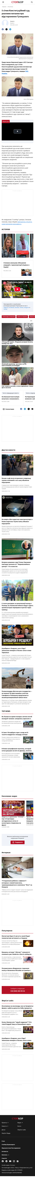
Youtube (17, 307)
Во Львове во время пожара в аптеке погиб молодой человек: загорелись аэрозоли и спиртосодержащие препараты (17, 719)
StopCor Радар (6, 1133)
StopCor (12, 21)
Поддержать (19, 842)
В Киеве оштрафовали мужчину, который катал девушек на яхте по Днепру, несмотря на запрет (17, 751)
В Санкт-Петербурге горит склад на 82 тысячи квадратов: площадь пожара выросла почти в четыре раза (15, 734)
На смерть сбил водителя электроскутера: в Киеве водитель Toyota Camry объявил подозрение (17, 521)
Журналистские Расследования (11, 1148)
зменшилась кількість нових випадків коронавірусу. (17, 223)
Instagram (26, 307)
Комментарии (9, 409)
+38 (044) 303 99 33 (17, 991)
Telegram (5, 307)
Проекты (4, 1123)
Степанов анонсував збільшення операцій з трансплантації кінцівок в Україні (16, 265)
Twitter (21, 307)
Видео (19, 1123)
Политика (10, 7)
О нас (3, 1141)
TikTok (5, 309)
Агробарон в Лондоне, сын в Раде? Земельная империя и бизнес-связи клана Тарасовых (16, 650)
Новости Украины (22, 316)
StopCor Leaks (7, 1000)
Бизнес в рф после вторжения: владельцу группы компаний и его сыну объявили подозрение (16, 480)
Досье (3, 1130)
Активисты (5, 1151)
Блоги (19, 1126)
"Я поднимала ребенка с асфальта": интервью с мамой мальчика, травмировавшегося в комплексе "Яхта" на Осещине (17, 884)
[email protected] (17, 1173)
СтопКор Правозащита (8, 1144)
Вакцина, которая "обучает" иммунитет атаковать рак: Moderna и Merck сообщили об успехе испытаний (16, 954)
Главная (4, 7)
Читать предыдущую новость (11, 393)
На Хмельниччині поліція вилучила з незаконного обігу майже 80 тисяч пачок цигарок (11, 400)
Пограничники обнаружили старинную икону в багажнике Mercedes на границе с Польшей (16, 970)
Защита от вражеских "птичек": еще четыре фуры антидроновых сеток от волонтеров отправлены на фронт (13, 821)
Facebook (11, 307)
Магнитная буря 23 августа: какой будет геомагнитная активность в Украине (16, 937)
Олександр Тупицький (9, 316)
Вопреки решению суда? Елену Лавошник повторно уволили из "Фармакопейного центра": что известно (16, 564)
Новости (4, 1126)
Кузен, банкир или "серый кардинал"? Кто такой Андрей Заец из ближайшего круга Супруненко (17, 1024)
